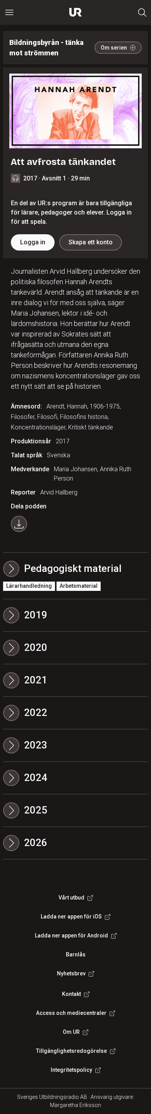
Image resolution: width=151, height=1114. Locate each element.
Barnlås (76, 954)
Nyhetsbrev (71, 973)
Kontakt (71, 994)
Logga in (32, 242)
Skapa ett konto (91, 242)
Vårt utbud (71, 897)
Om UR (71, 1032)
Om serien (114, 48)
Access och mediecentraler (71, 1013)
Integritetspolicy (71, 1070)
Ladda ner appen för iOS (71, 916)
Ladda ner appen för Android (71, 935)
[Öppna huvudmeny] (9, 12)
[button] (75, 615)
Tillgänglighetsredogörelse (71, 1051)
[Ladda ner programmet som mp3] (19, 524)
